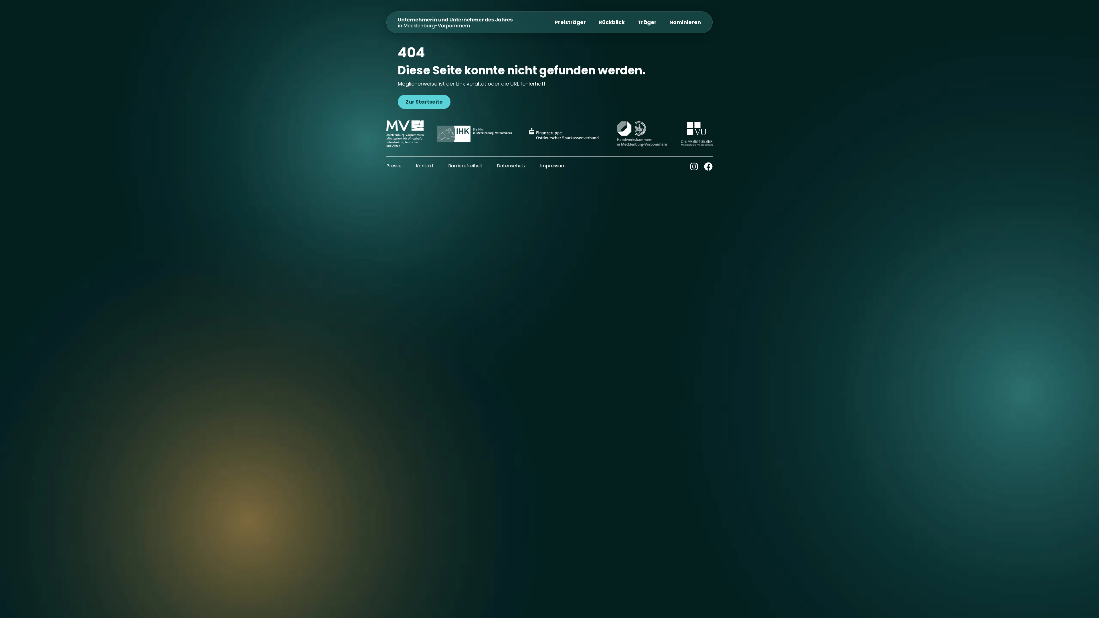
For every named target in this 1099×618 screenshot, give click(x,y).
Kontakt (425, 166)
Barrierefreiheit (465, 166)
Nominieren (685, 22)
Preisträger (570, 22)
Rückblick (612, 22)
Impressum (553, 166)
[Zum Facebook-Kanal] (708, 166)
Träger (647, 22)
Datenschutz (511, 166)
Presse (394, 166)
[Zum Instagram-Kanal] (694, 166)
